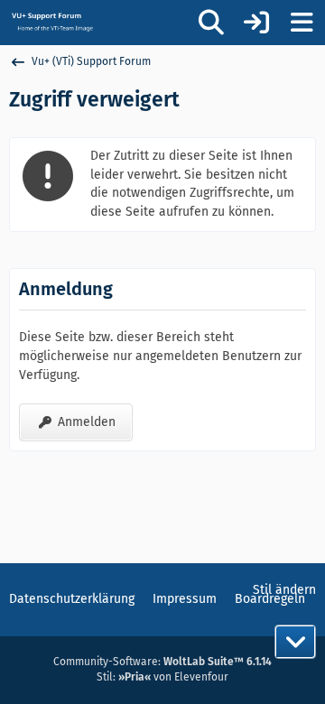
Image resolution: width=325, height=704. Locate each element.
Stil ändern (284, 589)
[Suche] (211, 23)
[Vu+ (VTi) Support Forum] (51, 22)
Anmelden (87, 422)
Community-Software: (162, 661)
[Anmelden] (256, 22)
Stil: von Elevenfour (162, 677)
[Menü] (301, 23)
